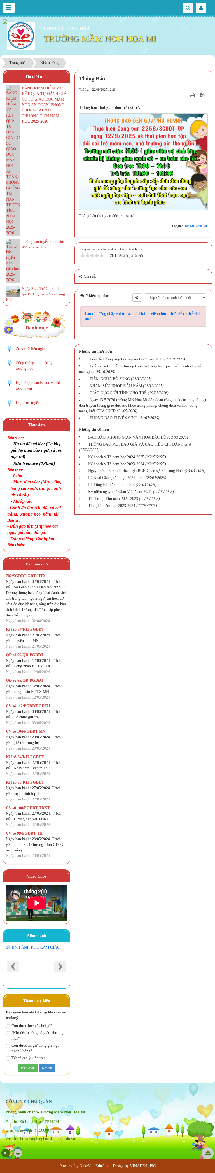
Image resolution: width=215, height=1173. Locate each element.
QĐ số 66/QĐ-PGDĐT (24, 655)
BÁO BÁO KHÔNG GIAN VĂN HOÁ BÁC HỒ (127, 437)
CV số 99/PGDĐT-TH (24, 833)
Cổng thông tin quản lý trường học (34, 366)
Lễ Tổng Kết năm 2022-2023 (111, 485)
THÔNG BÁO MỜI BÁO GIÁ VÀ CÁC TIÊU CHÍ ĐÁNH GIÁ (139, 444)
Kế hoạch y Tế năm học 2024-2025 (116, 457)
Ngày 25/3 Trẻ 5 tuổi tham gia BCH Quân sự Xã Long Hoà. (136, 471)
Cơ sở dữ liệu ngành (32, 349)
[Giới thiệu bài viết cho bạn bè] (185, 95)
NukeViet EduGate (94, 1166)
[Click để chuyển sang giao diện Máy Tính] (18, 1153)
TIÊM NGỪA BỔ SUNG (110, 379)
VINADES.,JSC (143, 1166)
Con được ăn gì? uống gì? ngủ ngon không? (35, 1048)
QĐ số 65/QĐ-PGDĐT (24, 680)
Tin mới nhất (36, 77)
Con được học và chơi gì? (31, 1026)
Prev (13, 966)
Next (60, 966)
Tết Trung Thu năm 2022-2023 (113, 499)
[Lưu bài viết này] (203, 95)
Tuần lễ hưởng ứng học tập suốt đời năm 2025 (126, 359)
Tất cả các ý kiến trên (28, 1058)
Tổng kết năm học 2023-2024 (111, 506)
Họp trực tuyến (28, 403)
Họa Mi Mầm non (196, 226)
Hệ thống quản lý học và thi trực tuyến (38, 385)
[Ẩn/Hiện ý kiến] (137, 297)
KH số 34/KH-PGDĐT (25, 757)
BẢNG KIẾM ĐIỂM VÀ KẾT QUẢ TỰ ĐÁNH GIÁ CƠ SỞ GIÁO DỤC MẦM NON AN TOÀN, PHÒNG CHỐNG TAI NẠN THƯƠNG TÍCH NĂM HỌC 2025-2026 (44, 105)
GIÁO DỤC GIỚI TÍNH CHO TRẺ (118, 393)
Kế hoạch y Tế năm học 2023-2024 (116, 464)
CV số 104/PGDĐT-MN (25, 731)
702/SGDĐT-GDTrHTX (26, 576)
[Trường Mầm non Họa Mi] (21, 35)
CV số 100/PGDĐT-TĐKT (28, 808)
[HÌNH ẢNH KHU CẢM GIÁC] (36, 965)
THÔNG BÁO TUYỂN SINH (113, 418)
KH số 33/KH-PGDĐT (25, 782)
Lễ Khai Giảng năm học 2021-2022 (116, 478)
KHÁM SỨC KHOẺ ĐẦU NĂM (116, 386)
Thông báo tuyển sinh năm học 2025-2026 (43, 244)
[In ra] (193, 95)
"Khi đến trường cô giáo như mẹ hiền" (37, 1036)
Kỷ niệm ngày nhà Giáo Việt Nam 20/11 (120, 492)
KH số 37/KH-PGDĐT (25, 629)
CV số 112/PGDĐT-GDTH (28, 706)
